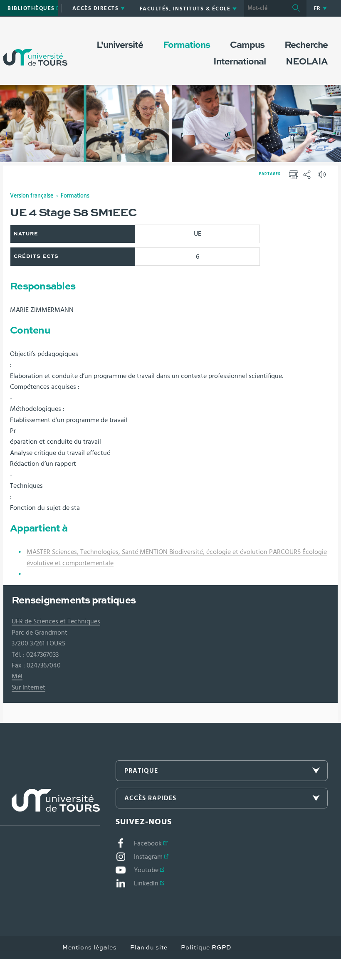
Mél (17, 676)
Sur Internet (28, 687)
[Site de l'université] (50, 807)
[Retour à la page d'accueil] (35, 49)
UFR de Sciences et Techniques (56, 621)
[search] (265, 8)
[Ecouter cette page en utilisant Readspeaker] (323, 177)
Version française (31, 196)
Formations (75, 196)
